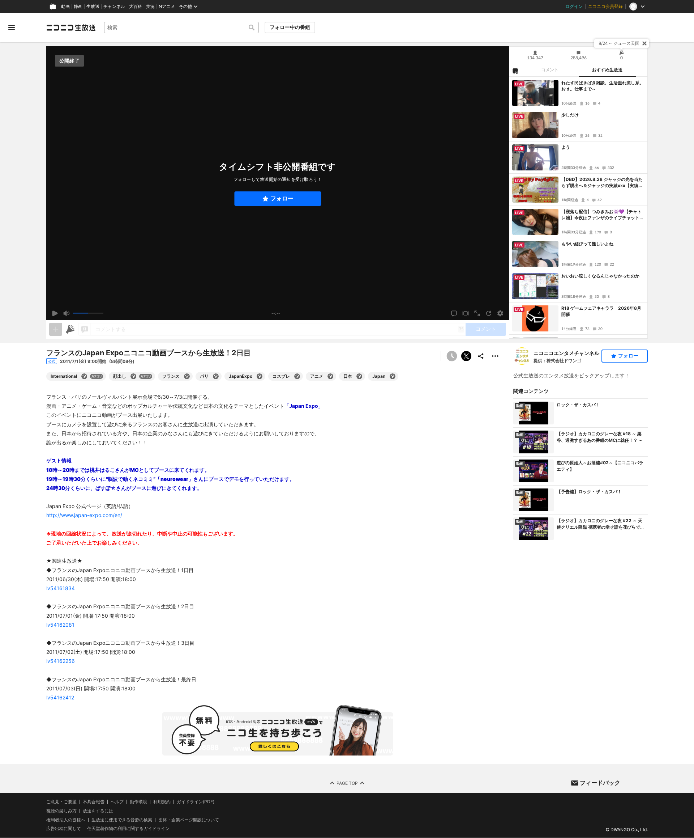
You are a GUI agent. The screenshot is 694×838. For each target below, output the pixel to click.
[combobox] (181, 27)
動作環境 (138, 802)
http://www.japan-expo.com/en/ (84, 515)
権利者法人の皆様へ (65, 819)
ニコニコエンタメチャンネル (566, 353)
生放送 (92, 6)
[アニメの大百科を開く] (330, 376)
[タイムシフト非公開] (452, 356)
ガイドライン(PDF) (195, 802)
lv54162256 (60, 661)
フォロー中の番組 (290, 27)
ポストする (466, 356)
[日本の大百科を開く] (359, 376)
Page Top (347, 783)
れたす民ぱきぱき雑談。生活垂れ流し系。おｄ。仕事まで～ (602, 86)
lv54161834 (60, 588)
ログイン (574, 6)
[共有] (481, 356)
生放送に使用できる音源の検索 (121, 820)
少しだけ (570, 115)
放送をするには (98, 811)
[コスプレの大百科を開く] (297, 376)
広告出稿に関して (63, 828)
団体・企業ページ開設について (188, 820)
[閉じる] (644, 43)
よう (565, 147)
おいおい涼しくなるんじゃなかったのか (600, 276)
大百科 (135, 6)
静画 (78, 6)
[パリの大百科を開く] (216, 376)
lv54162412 (60, 697)
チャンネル (114, 6)
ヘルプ (117, 802)
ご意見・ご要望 (61, 801)
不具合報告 (93, 802)
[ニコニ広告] (70, 329)
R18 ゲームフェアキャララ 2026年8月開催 (601, 311)
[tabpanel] (578, 207)
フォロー (282, 198)
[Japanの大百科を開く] (392, 376)
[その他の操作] (495, 356)
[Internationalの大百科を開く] (84, 376)
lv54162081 (60, 625)
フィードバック (600, 782)
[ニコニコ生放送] (70, 27)
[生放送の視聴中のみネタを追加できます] (55, 329)
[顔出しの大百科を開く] (133, 376)
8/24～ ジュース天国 (619, 43)
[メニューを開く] (11, 27)
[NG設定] (515, 70)
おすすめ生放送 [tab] (607, 69)
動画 (65, 6)
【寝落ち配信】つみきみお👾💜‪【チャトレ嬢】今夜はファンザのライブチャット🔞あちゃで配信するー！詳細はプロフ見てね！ (601, 215)
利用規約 (162, 802)
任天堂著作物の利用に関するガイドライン (128, 829)
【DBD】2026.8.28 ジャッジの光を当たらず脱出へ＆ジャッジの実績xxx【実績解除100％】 (602, 183)
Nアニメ (167, 6)
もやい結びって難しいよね (587, 243)
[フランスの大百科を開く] (187, 376)
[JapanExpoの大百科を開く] (259, 376)
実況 (150, 6)
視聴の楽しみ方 (61, 810)
